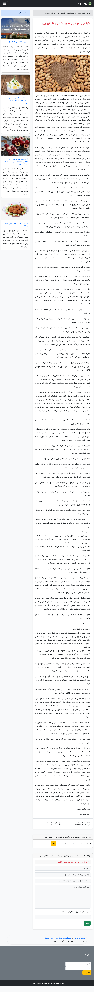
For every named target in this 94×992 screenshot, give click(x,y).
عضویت (87, 972)
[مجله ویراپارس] (84, 3)
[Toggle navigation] (4, 3)
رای (53, 843)
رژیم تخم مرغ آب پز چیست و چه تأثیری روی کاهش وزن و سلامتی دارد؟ (17, 100)
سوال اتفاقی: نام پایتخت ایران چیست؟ (76, 911)
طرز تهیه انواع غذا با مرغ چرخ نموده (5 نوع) (16, 224)
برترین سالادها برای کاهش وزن (18, 42)
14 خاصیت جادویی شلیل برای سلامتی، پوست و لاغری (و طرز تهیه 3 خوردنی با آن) (16, 161)
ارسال (87, 923)
